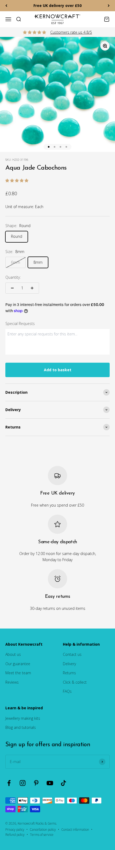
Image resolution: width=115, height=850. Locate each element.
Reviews (12, 682)
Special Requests (20, 323)
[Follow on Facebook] (9, 783)
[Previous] (6, 6)
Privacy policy (14, 829)
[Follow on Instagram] (22, 783)
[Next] (109, 6)
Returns (69, 672)
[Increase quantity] (32, 288)
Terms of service (41, 834)
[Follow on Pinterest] (36, 783)
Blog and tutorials (20, 727)
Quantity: (13, 277)
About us (13, 654)
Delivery (69, 663)
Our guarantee (17, 663)
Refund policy (15, 834)
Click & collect (75, 682)
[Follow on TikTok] (63, 783)
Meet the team (18, 672)
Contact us (72, 654)
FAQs (67, 691)
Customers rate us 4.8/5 (71, 32)
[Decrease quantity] (12, 288)
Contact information (75, 829)
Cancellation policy (43, 829)
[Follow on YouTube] (49, 783)
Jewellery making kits (22, 718)
